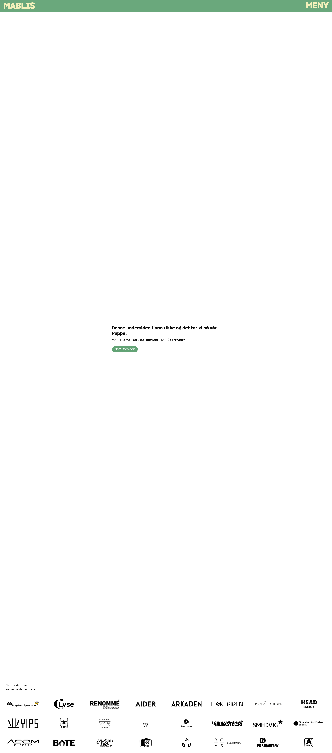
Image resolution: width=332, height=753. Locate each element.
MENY (317, 6)
